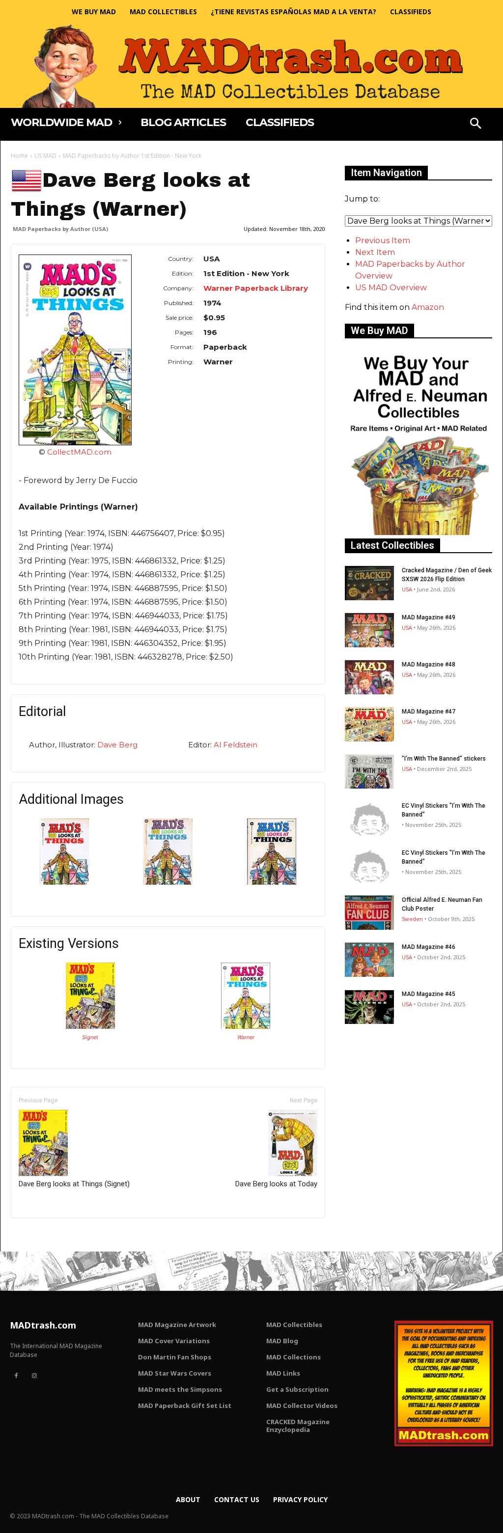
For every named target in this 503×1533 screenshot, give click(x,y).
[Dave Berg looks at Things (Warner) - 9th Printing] (168, 882)
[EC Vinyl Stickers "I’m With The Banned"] (369, 818)
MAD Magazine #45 (428, 994)
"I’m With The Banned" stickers (444, 758)
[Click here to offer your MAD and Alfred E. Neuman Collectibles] (418, 532)
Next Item (375, 252)
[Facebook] (16, 1376)
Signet (90, 1037)
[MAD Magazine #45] (369, 1007)
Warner (245, 1037)
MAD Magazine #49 (428, 617)
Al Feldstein (235, 744)
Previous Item (382, 240)
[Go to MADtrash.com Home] (251, 66)
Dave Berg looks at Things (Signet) (74, 1183)
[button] (475, 124)
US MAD (45, 156)
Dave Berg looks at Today (276, 1183)
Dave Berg (117, 744)
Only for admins (45, 1234)
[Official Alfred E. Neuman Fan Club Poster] (369, 912)
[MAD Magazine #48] (369, 677)
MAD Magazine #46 (428, 947)
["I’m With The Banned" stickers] (369, 771)
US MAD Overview (391, 287)
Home (19, 156)
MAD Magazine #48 (428, 664)
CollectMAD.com (79, 452)
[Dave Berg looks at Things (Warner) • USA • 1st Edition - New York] (75, 350)
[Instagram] (34, 1376)
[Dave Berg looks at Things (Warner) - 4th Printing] (64, 882)
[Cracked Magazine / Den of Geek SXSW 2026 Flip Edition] (369, 583)
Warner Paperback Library (255, 288)
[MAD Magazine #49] (369, 630)
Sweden (412, 918)
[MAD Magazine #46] (369, 960)
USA (407, 589)
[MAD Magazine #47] (369, 724)
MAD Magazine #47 (428, 711)
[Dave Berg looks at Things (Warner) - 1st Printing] (271, 882)
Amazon (428, 307)
